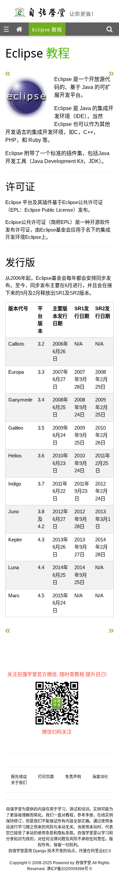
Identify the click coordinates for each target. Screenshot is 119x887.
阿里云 (97, 851)
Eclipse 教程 (47, 29)
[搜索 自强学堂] (111, 29)
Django (39, 851)
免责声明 (73, 777)
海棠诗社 (100, 777)
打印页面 (46, 777)
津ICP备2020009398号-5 (69, 868)
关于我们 (19, 783)
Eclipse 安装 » (93, 70)
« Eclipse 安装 (26, 70)
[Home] (21, 29)
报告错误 (19, 777)
